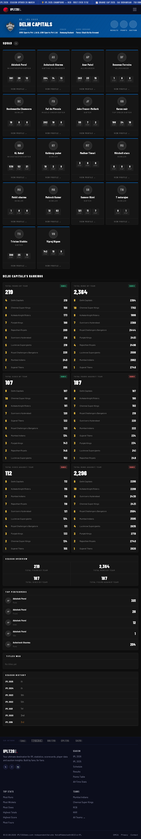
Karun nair (122, 108)
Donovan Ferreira (122, 64)
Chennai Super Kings (21, 307)
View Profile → (19, 89)
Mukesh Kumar (53, 197)
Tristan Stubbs (19, 241)
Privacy (124, 834)
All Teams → (79, 817)
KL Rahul (19, 153)
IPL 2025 (9, 681)
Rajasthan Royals (19, 330)
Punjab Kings (17, 322)
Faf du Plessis (53, 108)
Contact (134, 834)
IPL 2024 (9, 688)
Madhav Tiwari (87, 153)
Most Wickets (9, 802)
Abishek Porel (19, 64)
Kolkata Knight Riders (21, 315)
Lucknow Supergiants (21, 345)
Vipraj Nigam (53, 241)
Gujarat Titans (17, 367)
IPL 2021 (9, 708)
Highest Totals (10, 812)
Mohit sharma (19, 197)
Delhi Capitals (17, 300)
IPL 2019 (9, 722)
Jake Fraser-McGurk (88, 108)
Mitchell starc (122, 153)
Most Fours (8, 822)
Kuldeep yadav (53, 153)
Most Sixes (8, 807)
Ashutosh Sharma (53, 64)
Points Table (79, 776)
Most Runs (8, 797)
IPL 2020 (9, 715)
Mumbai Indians (18, 360)
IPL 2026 (77, 756)
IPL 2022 (9, 701)
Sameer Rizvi (88, 197)
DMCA (115, 834)
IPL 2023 (9, 695)
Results (76, 771)
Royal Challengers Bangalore (24, 352)
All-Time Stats (80, 781)
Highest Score (10, 817)
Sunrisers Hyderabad (21, 337)
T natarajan (122, 197)
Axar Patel (87, 64)
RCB (75, 807)
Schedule (77, 766)
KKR (75, 812)
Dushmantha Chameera (19, 108)
